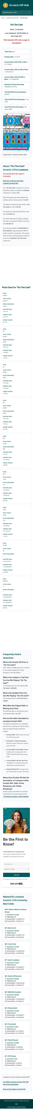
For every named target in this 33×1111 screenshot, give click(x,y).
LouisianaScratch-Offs (12, 18)
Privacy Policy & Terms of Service (16, 1107)
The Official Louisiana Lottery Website (16, 796)
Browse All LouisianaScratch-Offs (14, 1089)
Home (2, 18)
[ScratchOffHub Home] (16, 5)
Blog (16, 1104)
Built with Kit (16, 883)
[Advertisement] (16, 265)
